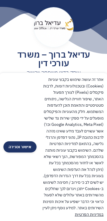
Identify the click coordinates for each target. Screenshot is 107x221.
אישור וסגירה (20, 146)
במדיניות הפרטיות (89, 214)
